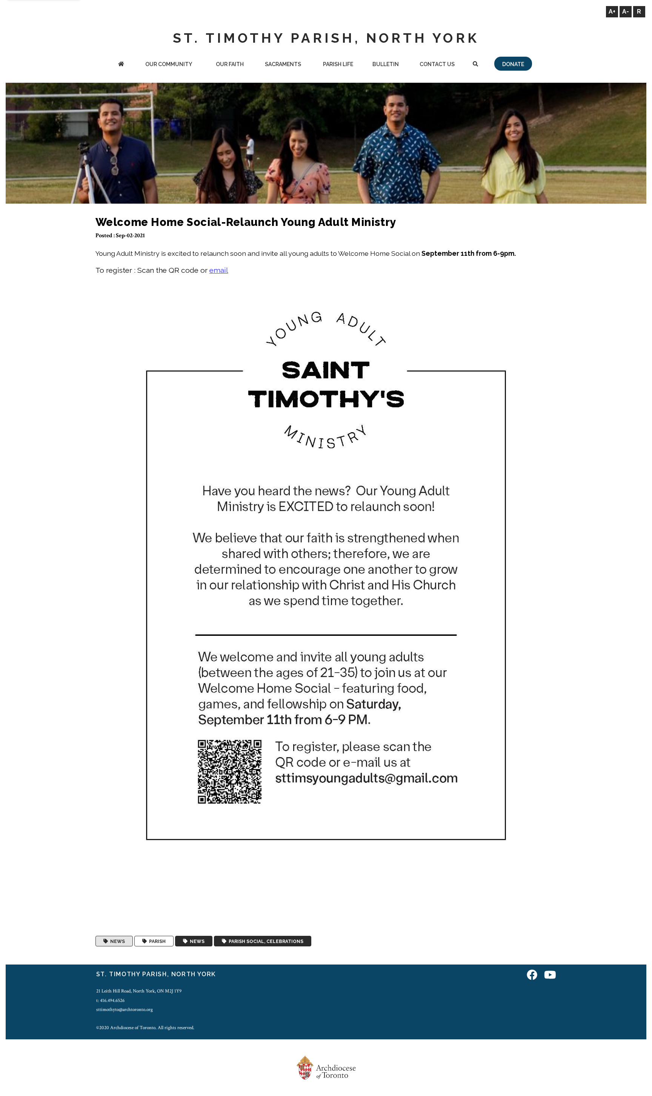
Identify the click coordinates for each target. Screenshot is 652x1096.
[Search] (475, 65)
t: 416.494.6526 (110, 1000)
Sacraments (283, 64)
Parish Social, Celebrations (264, 941)
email (218, 270)
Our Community (168, 64)
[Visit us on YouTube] (550, 975)
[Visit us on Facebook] (532, 975)
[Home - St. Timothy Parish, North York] (121, 65)
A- (625, 11)
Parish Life (338, 64)
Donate (513, 64)
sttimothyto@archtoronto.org (124, 1009)
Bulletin (385, 64)
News (116, 941)
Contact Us (437, 64)
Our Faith (230, 64)
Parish (156, 941)
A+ (612, 11)
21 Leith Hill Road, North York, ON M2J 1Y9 (138, 991)
